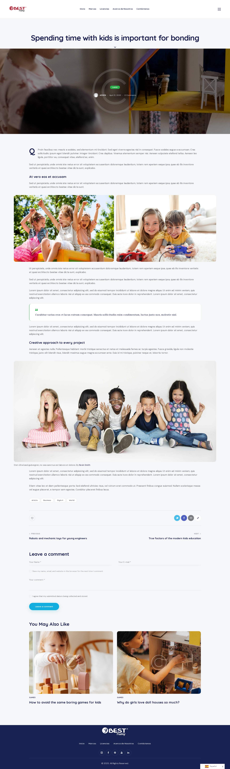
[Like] (32, 518)
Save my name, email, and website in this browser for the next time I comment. (67, 571)
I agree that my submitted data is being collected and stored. (60, 596)
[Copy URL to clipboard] (198, 518)
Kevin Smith (84, 465)
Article (35, 500)
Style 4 (60, 500)
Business (47, 500)
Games (115, 87)
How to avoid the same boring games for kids (65, 702)
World (72, 500)
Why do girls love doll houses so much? (148, 702)
